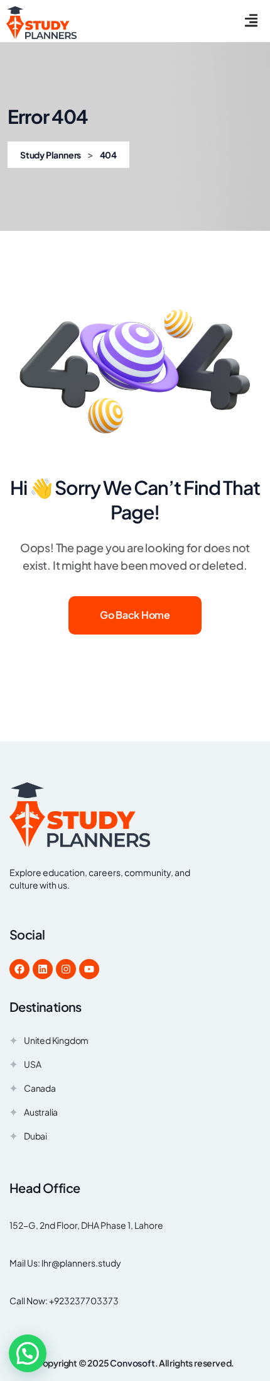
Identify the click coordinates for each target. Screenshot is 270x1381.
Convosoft (132, 1362)
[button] (27, 1353)
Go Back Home (135, 614)
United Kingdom (56, 1042)
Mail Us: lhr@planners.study (65, 1262)
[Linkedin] (43, 969)
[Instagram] (66, 969)
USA (32, 1066)
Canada (40, 1089)
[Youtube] (89, 969)
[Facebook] (19, 969)
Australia (41, 1113)
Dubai (35, 1137)
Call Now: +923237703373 (64, 1300)
